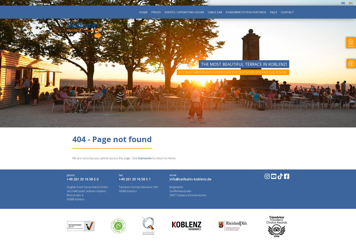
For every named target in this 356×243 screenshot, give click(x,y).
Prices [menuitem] (156, 12)
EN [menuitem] (350, 3)
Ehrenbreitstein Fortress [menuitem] (246, 12)
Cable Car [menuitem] (215, 12)
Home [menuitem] (143, 12)
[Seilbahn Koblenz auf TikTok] (280, 177)
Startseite (145, 158)
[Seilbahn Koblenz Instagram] (267, 177)
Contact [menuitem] (287, 12)
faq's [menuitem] (273, 12)
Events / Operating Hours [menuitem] (184, 12)
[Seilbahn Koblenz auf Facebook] (286, 177)
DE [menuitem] (343, 3)
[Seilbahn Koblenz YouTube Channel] (273, 177)
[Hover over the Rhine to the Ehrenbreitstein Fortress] (87, 37)
